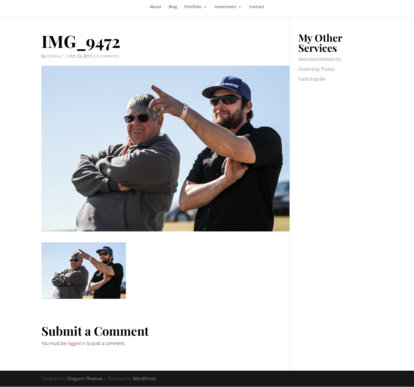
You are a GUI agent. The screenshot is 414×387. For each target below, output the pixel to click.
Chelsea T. (55, 56)
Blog (173, 7)
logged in (76, 343)
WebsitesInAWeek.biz (319, 59)
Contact (256, 7)
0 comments (108, 56)
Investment (225, 7)
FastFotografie (312, 79)
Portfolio (193, 7)
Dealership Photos (316, 69)
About (155, 7)
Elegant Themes (85, 378)
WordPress (144, 378)
